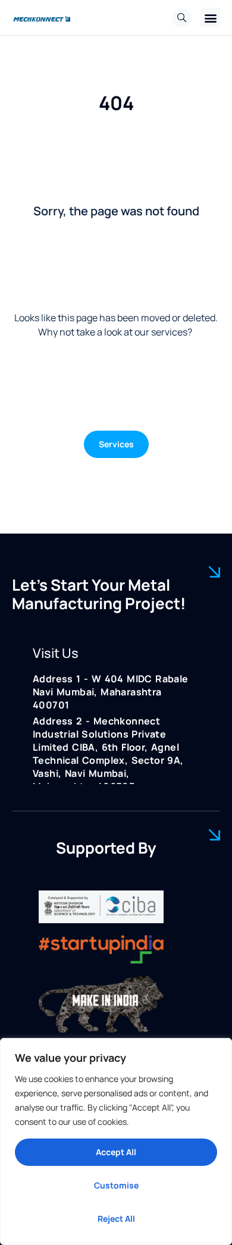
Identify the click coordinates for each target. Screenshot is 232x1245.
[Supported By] (214, 835)
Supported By (106, 847)
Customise (116, 1185)
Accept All (116, 1152)
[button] (210, 17)
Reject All (116, 1218)
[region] (116, 1141)
